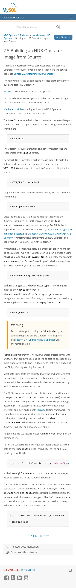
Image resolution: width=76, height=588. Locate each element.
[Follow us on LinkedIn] (19, 579)
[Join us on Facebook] (6, 579)
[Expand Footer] (70, 571)
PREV (29, 536)
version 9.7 (62, 37)
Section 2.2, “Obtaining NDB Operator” (34, 73)
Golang (7, 91)
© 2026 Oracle (28, 570)
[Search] (57, 27)
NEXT (46, 536)
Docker (7, 98)
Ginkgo (42, 409)
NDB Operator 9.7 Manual (16, 35)
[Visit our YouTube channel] (26, 579)
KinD (19, 109)
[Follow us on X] (13, 579)
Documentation (13, 17)
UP (41, 536)
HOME (36, 536)
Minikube (8, 109)
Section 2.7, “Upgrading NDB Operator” (35, 339)
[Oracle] (12, 570)
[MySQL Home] (10, 7)
